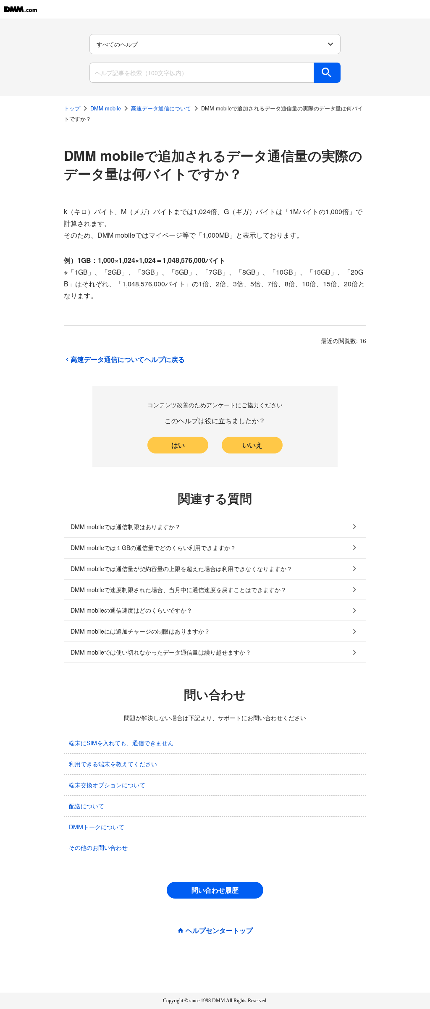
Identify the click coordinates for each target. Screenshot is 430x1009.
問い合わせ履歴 (215, 890)
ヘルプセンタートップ (219, 930)
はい (178, 445)
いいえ (252, 445)
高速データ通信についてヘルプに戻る (128, 359)
